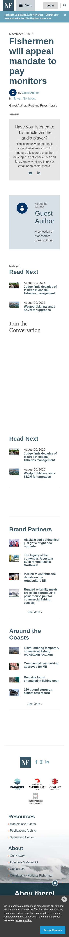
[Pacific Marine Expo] (17, 784)
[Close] (64, 899)
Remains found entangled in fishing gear (41, 679)
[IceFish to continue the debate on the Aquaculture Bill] (14, 576)
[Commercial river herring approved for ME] (14, 666)
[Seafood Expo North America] (55, 784)
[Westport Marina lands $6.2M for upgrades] (14, 305)
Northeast (29, 98)
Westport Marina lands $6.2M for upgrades (39, 308)
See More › (34, 612)
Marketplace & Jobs (23, 823)
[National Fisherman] (8, 5)
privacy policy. (23, 920)
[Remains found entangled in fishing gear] (14, 679)
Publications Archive (23, 830)
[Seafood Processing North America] (36, 798)
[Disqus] (34, 382)
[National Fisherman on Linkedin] (47, 762)
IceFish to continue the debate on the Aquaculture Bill (40, 577)
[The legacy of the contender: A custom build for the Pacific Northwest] (14, 558)
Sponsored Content (22, 837)
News (16, 98)
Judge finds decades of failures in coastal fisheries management (40, 290)
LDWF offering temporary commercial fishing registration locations (41, 651)
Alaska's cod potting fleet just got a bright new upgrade (41, 543)
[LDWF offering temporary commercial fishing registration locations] (14, 650)
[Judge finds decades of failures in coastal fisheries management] (14, 285)
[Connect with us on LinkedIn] (39, 173)
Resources (21, 816)
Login (50, 5)
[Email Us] (30, 173)
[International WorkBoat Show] (37, 784)
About (15, 848)
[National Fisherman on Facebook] (36, 762)
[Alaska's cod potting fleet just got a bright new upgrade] (14, 543)
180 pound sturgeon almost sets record (38, 691)
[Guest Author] (13, 92)
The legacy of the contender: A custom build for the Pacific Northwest (38, 560)
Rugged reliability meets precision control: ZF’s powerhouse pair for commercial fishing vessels (41, 596)
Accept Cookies (53, 930)
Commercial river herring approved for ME (41, 665)
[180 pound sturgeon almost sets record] (14, 692)
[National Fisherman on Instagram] (41, 762)
